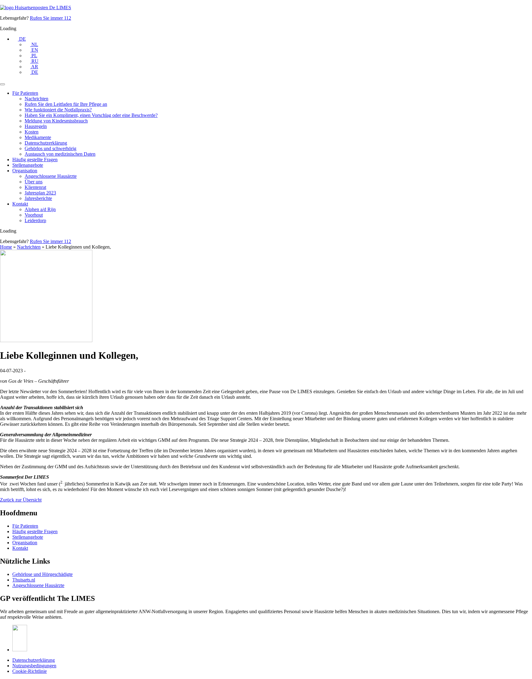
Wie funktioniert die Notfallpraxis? (58, 109)
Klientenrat (35, 187)
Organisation (24, 170)
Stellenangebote (27, 165)
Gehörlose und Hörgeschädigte (42, 574)
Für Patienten (25, 93)
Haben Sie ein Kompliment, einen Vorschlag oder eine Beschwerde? (91, 115)
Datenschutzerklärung (46, 143)
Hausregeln (36, 126)
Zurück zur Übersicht (21, 499)
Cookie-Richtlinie (29, 671)
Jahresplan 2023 (40, 192)
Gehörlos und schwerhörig (50, 148)
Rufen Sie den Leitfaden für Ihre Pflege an (66, 104)
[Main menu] (2, 84)
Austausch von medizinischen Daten (60, 154)
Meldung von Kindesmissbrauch (56, 120)
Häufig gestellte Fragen (35, 159)
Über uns (33, 181)
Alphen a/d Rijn (40, 209)
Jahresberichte (38, 198)
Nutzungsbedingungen (34, 665)
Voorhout (34, 215)
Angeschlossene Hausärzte (51, 176)
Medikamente (38, 137)
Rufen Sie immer (50, 18)
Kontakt (20, 203)
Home (6, 247)
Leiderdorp (35, 220)
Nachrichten (36, 98)
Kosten (31, 131)
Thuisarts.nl (23, 579)
